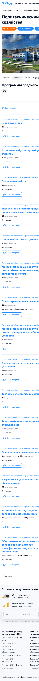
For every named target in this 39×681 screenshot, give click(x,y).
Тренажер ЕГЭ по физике (12, 665)
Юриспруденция (12, 123)
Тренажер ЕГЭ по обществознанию (8, 650)
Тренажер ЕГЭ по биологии (13, 655)
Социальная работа (14, 181)
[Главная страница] (7, 3)
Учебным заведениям (10, 677)
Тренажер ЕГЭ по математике (8, 644)
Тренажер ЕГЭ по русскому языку (12, 638)
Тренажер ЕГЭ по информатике (8, 660)
